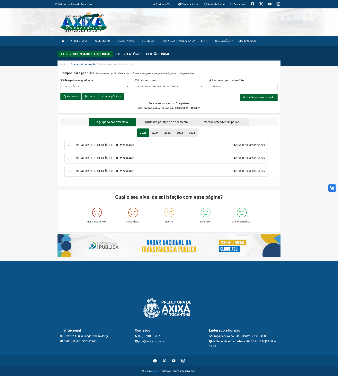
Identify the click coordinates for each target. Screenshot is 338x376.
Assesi (155, 371)
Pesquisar (72, 96)
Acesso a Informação (83, 64)
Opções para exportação (259, 97)
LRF (203, 40)
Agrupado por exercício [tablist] (112, 122)
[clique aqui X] (164, 360)
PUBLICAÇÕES (222, 40)
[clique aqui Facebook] (155, 360)
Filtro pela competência (77, 80)
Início (63, 64)
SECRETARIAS (126, 40)
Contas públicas (111, 96)
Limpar (91, 96)
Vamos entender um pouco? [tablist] (222, 122)
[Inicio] (63, 41)
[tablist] (143, 132)
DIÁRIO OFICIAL (247, 40)
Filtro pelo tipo (146, 80)
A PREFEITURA (79, 40)
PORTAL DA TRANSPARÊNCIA (178, 40)
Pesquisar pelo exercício (227, 80)
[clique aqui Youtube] (173, 360)
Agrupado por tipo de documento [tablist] (166, 122)
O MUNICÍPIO (103, 40)
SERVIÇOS (148, 40)
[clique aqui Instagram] (183, 360)
